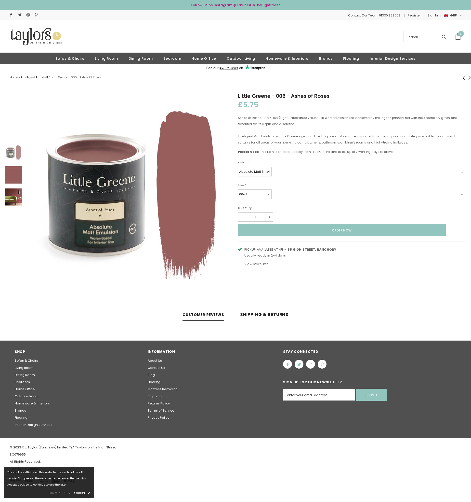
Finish (243, 162)
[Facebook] (13, 15)
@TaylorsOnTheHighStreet (256, 5)
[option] (130, 197)
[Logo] (37, 37)
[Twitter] (21, 15)
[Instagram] (29, 15)
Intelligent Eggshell (34, 77)
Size (242, 185)
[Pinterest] (38, 15)
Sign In (433, 15)
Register (414, 15)
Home (14, 77)
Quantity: (245, 208)
